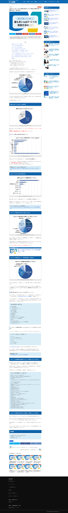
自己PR (32, 1)
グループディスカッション (51, 1)
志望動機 (35, 1)
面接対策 (45, 1)
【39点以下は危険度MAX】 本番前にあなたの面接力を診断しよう (54, 82)
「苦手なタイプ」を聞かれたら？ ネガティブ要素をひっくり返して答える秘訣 (54, 28)
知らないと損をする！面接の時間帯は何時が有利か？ (54, 15)
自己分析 (24, 1)
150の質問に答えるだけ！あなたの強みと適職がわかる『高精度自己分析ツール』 (54, 92)
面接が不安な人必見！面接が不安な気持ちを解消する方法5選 (54, 19)
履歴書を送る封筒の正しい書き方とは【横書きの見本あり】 (54, 11)
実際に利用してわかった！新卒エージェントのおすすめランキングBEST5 (54, 44)
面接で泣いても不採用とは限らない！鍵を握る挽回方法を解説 (54, 32)
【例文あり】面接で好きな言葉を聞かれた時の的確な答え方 (54, 23)
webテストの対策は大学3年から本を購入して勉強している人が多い (21, 56)
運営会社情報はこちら (12, 481)
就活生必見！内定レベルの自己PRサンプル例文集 (54, 65)
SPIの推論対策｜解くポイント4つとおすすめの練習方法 (19, 354)
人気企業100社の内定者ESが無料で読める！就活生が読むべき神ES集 (54, 50)
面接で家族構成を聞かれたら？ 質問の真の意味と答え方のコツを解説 (54, 36)
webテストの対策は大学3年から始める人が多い (19, 48)
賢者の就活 (52, 511)
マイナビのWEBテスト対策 (13, 346)
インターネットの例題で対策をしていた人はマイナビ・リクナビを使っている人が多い (23, 53)
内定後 (58, 1)
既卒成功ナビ (10, 501)
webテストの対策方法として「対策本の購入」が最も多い (20, 50)
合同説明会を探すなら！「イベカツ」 (14, 507)
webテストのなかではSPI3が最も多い (17, 47)
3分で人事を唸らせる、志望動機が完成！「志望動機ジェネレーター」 (54, 97)
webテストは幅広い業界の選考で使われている (18, 45)
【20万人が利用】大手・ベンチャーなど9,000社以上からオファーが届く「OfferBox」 (54, 77)
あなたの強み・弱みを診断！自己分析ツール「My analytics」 (54, 87)
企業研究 (28, 1)
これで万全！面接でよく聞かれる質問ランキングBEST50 (54, 60)
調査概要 (13, 58)
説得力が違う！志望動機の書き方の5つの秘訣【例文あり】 (54, 55)
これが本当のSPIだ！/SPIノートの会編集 (24, 296)
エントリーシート (40, 1)
